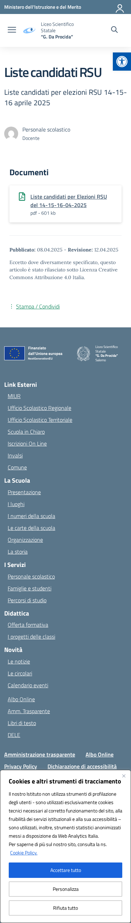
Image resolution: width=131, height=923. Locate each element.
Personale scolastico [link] (31, 576)
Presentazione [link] (24, 492)
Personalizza (66, 889)
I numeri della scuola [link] (31, 516)
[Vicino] (123, 776)
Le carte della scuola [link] (31, 528)
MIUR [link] (14, 396)
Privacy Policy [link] (20, 766)
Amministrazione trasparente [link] (39, 754)
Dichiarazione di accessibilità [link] (82, 766)
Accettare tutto (65, 870)
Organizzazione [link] (25, 539)
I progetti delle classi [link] (31, 636)
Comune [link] (17, 467)
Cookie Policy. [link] (23, 852)
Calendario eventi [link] (28, 685)
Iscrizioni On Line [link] (27, 443)
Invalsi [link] (15, 455)
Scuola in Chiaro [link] (26, 431)
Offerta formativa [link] (28, 624)
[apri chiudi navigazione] (12, 30)
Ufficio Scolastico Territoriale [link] (40, 420)
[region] (65, 846)
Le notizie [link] (19, 661)
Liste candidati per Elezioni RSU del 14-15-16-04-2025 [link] (68, 200)
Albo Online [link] (21, 699)
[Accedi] (120, 7)
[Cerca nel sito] (114, 30)
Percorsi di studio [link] (27, 600)
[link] (122, 61)
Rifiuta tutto (65, 907)
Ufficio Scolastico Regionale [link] (39, 408)
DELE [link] (14, 735)
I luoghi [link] (16, 504)
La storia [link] (18, 551)
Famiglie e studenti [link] (29, 588)
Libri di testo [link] (22, 723)
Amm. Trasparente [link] (29, 711)
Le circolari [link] (20, 673)
